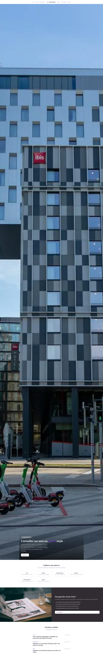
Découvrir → (25, 554)
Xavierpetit (51, 2)
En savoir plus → (59, 612)
